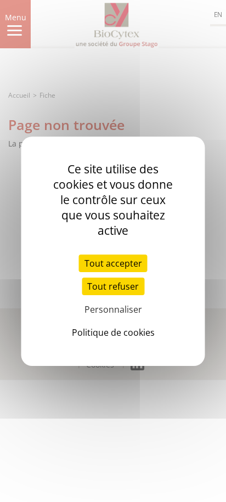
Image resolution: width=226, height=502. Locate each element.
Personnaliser (113, 309)
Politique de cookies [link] (113, 332)
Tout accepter (113, 263)
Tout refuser (113, 286)
